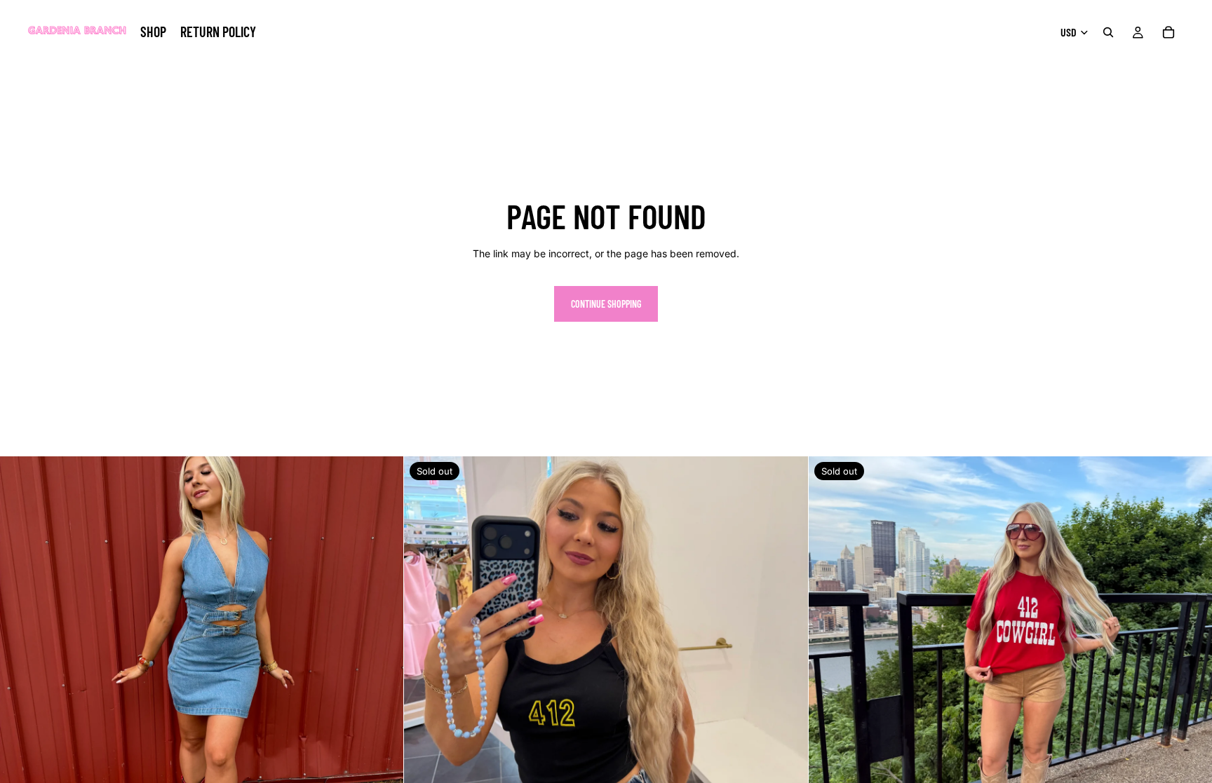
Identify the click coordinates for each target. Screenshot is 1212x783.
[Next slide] (382, 658)
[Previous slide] (21, 658)
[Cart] (1168, 32)
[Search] (1108, 32)
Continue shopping (606, 304)
